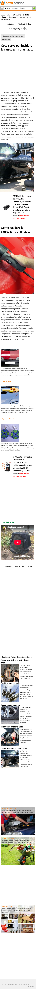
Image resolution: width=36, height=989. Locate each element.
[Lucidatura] (10, 357)
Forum (8, 8)
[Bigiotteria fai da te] (10, 433)
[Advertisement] (18, 71)
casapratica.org (14, 15)
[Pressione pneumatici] (10, 715)
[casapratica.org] (12, 3)
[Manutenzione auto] (18, 821)
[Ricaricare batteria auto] (10, 737)
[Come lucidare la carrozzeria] (10, 759)
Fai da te (25, 15)
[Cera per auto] (10, 395)
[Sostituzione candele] (10, 693)
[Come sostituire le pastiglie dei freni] (10, 673)
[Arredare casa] (18, 919)
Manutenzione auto (9, 17)
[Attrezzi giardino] (18, 851)
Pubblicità (30, 986)
